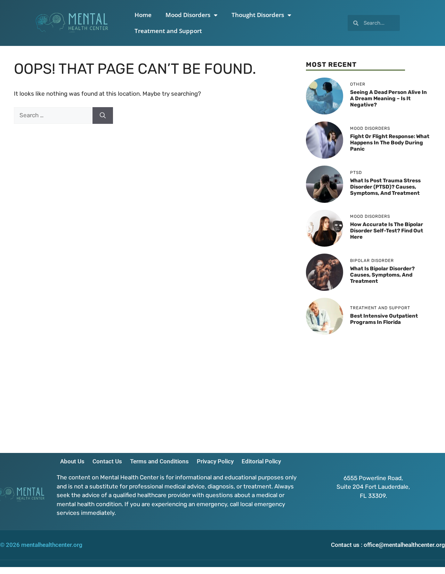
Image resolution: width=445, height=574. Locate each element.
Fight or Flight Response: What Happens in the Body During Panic (389, 142)
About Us (72, 461)
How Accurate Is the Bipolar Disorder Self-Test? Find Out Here (386, 230)
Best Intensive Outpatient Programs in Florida (384, 319)
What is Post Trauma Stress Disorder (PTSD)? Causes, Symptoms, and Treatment (385, 186)
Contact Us (107, 461)
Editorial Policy (261, 461)
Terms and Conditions (159, 461)
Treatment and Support (168, 31)
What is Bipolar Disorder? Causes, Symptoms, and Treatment (382, 274)
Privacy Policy (215, 461)
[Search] (102, 115)
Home (143, 15)
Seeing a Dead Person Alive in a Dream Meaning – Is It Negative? (388, 98)
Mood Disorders (187, 15)
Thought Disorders (258, 15)
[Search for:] (53, 115)
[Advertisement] (368, 390)
